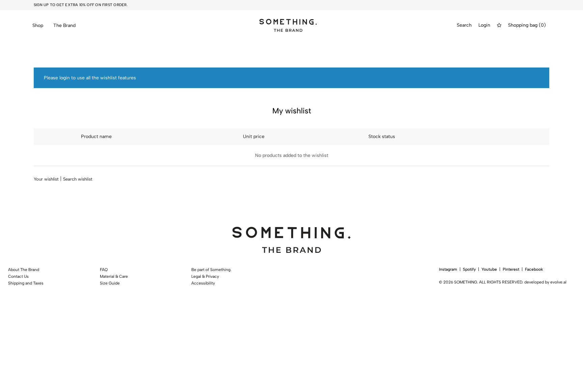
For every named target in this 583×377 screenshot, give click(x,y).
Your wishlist (46, 179)
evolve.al (558, 282)
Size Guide (110, 283)
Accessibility (203, 283)
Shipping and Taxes (26, 283)
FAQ (104, 269)
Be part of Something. (211, 269)
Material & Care (114, 276)
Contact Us (18, 276)
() (542, 25)
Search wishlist (77, 179)
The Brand (64, 25)
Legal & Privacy (205, 276)
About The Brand (23, 269)
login (64, 78)
